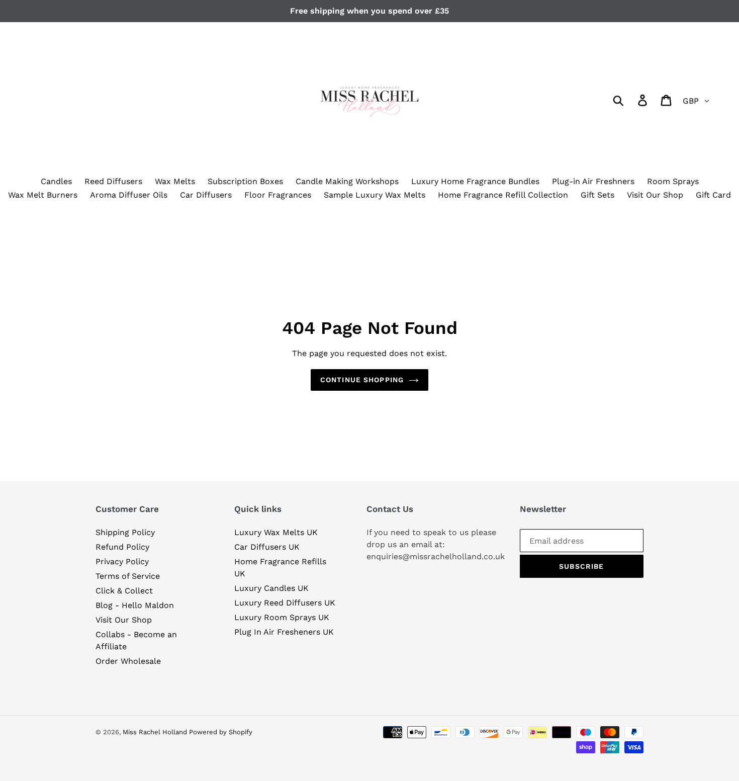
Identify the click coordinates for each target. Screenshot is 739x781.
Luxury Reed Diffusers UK (284, 603)
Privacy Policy (122, 561)
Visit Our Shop (124, 620)
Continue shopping (362, 380)
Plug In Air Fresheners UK (284, 632)
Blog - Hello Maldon (135, 605)
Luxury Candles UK (271, 588)
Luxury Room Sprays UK (281, 617)
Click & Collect (124, 590)
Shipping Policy (125, 532)
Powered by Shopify (220, 732)
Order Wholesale (128, 661)
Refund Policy (122, 547)
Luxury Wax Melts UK (276, 532)
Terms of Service (128, 576)
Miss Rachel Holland (156, 732)
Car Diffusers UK (267, 547)
